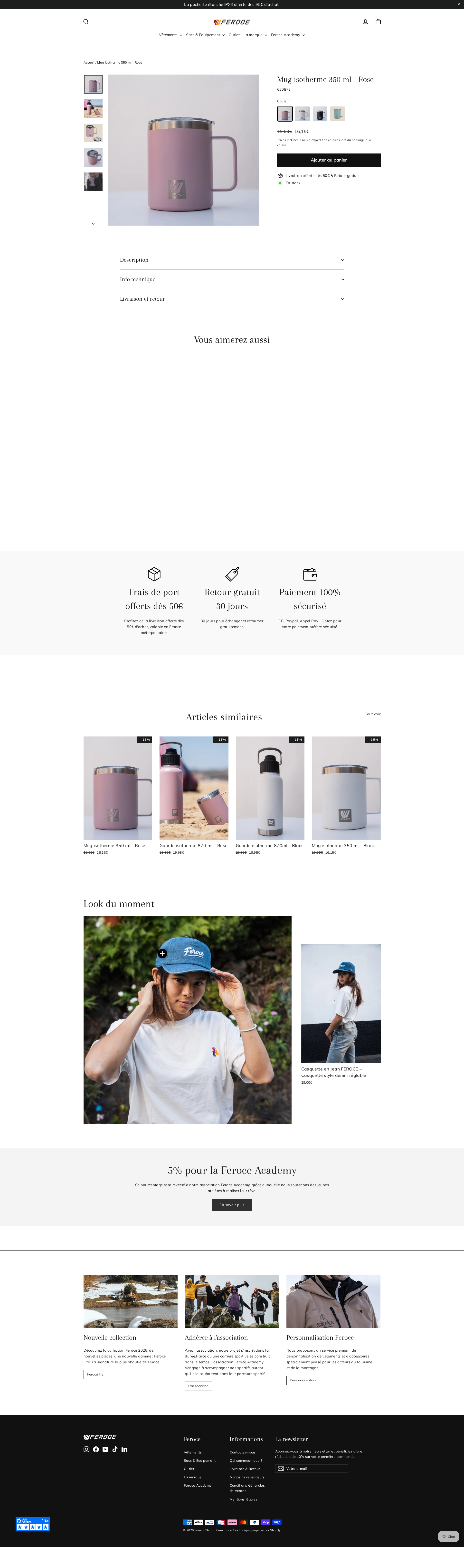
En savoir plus (231, 1205)
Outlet (234, 34)
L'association (198, 1386)
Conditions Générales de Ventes (247, 1488)
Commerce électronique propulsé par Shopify (248, 1530)
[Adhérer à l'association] (232, 1301)
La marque (254, 34)
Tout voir (372, 714)
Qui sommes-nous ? (246, 1460)
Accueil (89, 62)
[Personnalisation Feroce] (333, 1301)
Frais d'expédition (313, 140)
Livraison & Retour (245, 1469)
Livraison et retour (142, 298)
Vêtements (169, 34)
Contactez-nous (243, 1452)
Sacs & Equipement (203, 34)
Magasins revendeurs (247, 1477)
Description (134, 259)
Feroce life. (95, 1374)
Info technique (137, 279)
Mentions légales (243, 1499)
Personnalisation (303, 1380)
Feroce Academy (286, 34)
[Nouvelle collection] (131, 1301)
